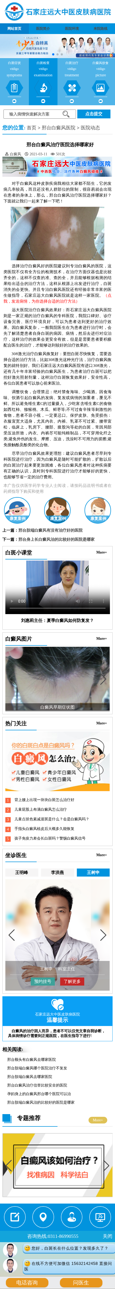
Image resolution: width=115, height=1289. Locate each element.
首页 (31, 127)
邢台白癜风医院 (58, 127)
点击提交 (93, 113)
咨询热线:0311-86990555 (52, 1236)
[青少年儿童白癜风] (57, 1196)
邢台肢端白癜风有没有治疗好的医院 (50, 530)
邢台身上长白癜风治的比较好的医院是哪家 (56, 539)
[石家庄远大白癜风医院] (57, 11)
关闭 (107, 1236)
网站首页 (14, 29)
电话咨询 (27, 1283)
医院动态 (90, 127)
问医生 (81, 1283)
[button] (53, 54)
